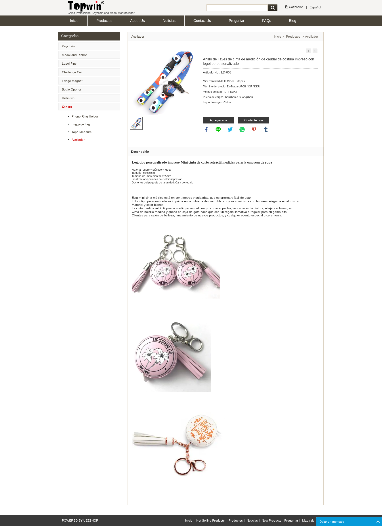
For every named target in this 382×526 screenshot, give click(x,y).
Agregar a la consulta (218, 120)
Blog (292, 21)
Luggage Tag (81, 124)
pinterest (254, 129)
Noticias (169, 21)
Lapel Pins (69, 63)
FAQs (266, 21)
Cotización (296, 7)
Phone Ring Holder (85, 116)
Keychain (68, 46)
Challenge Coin (72, 72)
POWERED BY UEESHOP (80, 520)
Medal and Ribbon (75, 55)
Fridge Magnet (72, 81)
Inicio (74, 21)
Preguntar (236, 21)
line (218, 129)
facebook (206, 129)
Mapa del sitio (312, 520)
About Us (137, 21)
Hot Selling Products (210, 520)
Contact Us (202, 21)
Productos (104, 21)
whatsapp (242, 129)
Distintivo (68, 98)
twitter (230, 129)
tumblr (266, 129)
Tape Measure (82, 132)
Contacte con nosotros (253, 120)
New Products (271, 520)
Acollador (78, 139)
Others (67, 106)
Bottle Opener (71, 89)
